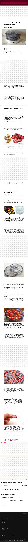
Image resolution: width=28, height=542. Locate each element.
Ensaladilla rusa (9, 479)
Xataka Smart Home (3, 521)
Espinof (13, 518)
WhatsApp (5, 489)
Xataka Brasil (3, 535)
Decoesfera (3, 528)
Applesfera (3, 519)
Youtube (10, 489)
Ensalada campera (21, 479)
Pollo (2, 500)
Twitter (10, 27)
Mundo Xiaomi (3, 522)
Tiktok (17, 489)
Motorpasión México (23, 534)
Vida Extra (8, 518)
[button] (8, 48)
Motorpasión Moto (24, 518)
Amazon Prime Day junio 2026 (5, 502)
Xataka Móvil (3, 518)
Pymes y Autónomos (8, 528)
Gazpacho (13, 479)
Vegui (20, 497)
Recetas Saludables (13, 500)
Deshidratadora (19, 442)
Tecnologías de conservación (12, 442)
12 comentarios (6, 27)
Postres (11, 497)
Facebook (9, 27)
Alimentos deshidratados (14, 439)
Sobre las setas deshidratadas (14, 440)
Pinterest (13, 489)
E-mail (5, 442)
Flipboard (11, 27)
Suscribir (24, 485)
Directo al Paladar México (19, 534)
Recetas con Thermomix (5, 497)
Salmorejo (16, 479)
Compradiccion (3, 529)
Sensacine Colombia (13, 535)
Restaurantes (21, 500)
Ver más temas (4, 505)
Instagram (12, 489)
